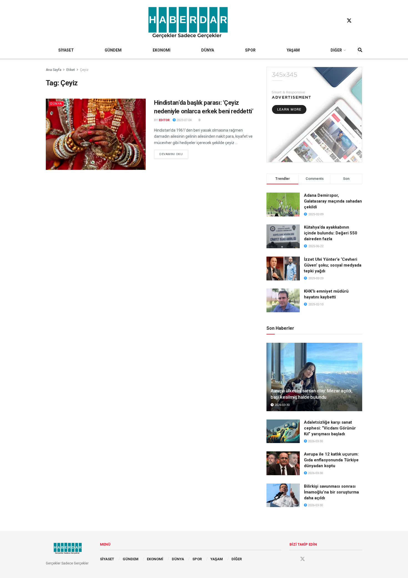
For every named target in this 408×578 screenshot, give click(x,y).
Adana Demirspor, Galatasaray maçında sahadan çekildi (333, 201)
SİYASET (66, 50)
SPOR (250, 50)
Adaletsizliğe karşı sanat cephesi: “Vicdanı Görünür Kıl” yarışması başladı (330, 428)
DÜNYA (207, 50)
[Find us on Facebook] (338, 20)
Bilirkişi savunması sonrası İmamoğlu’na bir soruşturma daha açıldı (331, 492)
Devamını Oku (173, 154)
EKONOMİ (161, 50)
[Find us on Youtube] (359, 20)
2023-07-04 (184, 120)
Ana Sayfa (53, 70)
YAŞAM (293, 50)
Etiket (70, 70)
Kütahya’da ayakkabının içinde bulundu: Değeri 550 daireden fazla (330, 233)
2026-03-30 (281, 405)
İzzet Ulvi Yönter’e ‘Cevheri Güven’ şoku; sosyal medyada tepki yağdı (332, 265)
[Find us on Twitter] (349, 20)
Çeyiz (84, 70)
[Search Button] (360, 50)
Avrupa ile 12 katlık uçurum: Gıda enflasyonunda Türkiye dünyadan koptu (331, 460)
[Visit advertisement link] (314, 114)
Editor (164, 120)
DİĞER (336, 50)
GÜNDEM (113, 50)
